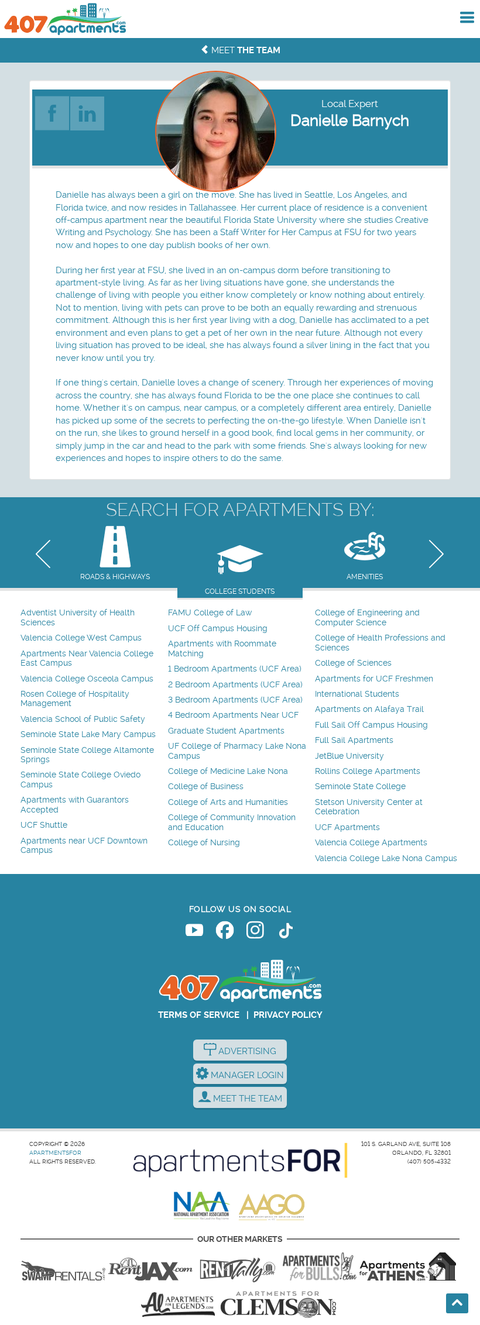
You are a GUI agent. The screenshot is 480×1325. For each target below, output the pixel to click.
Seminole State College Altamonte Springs (87, 755)
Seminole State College (360, 786)
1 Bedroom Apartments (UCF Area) (234, 669)
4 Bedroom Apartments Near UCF (233, 715)
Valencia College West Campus (81, 638)
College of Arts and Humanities (228, 802)
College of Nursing (204, 843)
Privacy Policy (288, 1015)
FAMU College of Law (210, 613)
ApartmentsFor (55, 1153)
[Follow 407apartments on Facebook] (224, 932)
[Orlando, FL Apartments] (64, 19)
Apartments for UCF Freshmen (374, 679)
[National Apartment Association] (202, 1206)
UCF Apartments (347, 827)
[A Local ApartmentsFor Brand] (240, 1160)
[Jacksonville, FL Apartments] (150, 1266)
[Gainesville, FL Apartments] (63, 1266)
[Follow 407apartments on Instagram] (255, 932)
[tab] (115, 554)
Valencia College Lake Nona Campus (386, 858)
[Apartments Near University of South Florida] (319, 1266)
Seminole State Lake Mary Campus (88, 734)
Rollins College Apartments (367, 771)
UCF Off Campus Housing (218, 629)
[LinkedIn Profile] (87, 110)
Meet (244, 50)
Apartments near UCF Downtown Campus (84, 845)
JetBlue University (349, 756)
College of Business (206, 786)
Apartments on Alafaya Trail (369, 709)
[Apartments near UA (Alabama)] (178, 1304)
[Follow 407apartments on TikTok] (285, 932)
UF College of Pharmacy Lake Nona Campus (237, 750)
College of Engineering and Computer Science (367, 617)
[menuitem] (92, 618)
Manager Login (246, 1075)
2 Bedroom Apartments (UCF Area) (235, 685)
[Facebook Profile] (52, 110)
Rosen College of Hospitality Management (74, 698)
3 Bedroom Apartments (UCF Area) (235, 700)
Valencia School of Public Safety (82, 719)
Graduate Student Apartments (226, 731)
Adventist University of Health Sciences (77, 617)
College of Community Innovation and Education (232, 822)
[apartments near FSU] (238, 1266)
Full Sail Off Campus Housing (371, 725)
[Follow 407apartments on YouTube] (194, 932)
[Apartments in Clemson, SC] (278, 1304)
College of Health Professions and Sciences (380, 642)
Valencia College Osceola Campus (86, 679)
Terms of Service (198, 1015)
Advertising (246, 1051)
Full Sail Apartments (354, 740)
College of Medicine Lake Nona (228, 771)
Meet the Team (246, 1098)
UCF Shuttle (43, 825)
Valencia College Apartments (371, 843)
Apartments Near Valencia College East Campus (86, 658)
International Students (357, 694)
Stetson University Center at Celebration (369, 807)
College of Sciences (353, 663)
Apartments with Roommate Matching (222, 648)
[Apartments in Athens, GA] (407, 1266)
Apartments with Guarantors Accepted (74, 804)
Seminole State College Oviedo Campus (80, 779)
